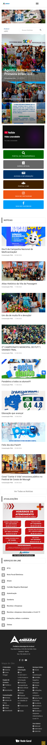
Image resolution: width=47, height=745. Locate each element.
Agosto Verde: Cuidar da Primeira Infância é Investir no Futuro (22, 72)
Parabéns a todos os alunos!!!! (16, 381)
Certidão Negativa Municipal (17, 587)
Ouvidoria (10, 600)
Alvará (9, 581)
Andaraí (6, 29)
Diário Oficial (24, 688)
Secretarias (8, 690)
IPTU (8, 568)
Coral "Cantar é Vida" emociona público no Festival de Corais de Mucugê (22, 478)
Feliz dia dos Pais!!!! (11, 445)
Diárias (9, 625)
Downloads (8, 710)
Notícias (7, 698)
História (7, 670)
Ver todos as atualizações (23, 555)
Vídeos (7, 705)
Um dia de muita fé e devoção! (16, 315)
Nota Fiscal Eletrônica (15, 575)
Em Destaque (9, 65)
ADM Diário (38, 729)
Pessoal (22, 695)
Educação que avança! (12, 413)
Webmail (37, 726)
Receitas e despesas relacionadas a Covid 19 (23, 612)
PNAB (7, 708)
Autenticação (12, 593)
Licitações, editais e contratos (18, 618)
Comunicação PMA (7, 255)
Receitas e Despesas (14, 606)
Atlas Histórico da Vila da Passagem (19, 283)
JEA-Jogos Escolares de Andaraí (17, 99)
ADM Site (37, 731)
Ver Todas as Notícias (23, 491)
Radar (22, 711)
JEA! (6, 120)
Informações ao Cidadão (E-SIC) (23, 700)
